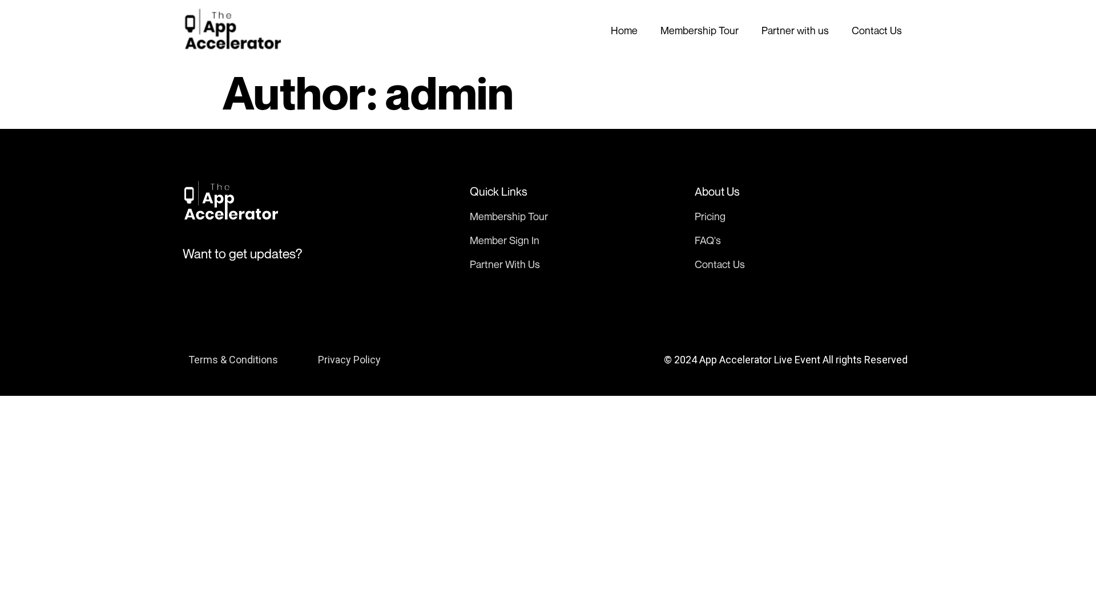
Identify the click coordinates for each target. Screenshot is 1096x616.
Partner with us (795, 30)
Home (624, 30)
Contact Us (877, 30)
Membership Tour (699, 30)
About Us (717, 191)
